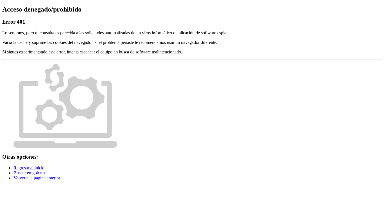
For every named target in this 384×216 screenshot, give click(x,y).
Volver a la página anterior (36, 178)
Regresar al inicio (28, 167)
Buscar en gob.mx (29, 172)
